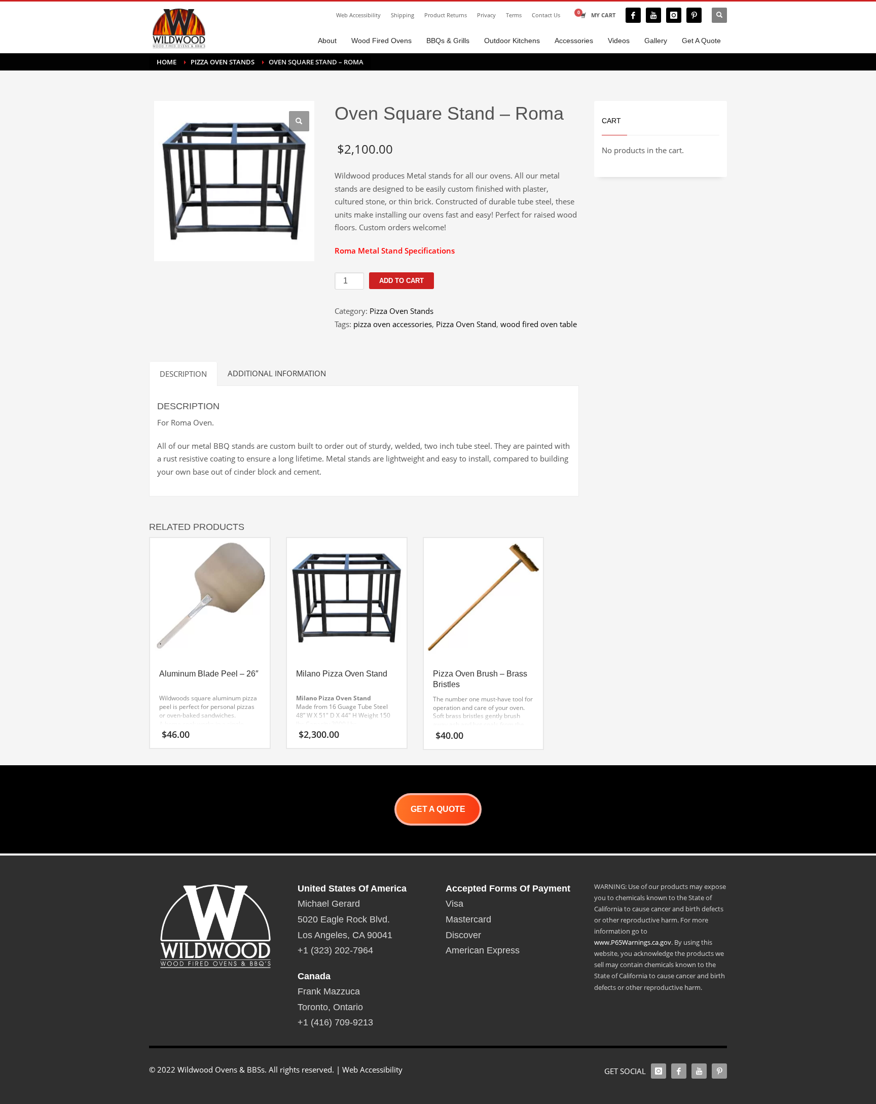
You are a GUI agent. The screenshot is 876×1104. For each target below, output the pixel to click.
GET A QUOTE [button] (438, 809)
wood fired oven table (538, 324)
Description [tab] (183, 374)
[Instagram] (673, 15)
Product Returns (445, 15)
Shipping (402, 15)
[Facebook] (633, 15)
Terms (514, 15)
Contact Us (546, 15)
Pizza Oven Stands (401, 311)
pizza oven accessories (392, 324)
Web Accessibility (358, 15)
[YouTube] (653, 15)
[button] (299, 121)
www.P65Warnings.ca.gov (632, 942)
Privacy (486, 15)
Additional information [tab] (277, 373)
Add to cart (401, 280)
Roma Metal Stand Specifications (395, 250)
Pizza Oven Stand (466, 324)
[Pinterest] (694, 15)
